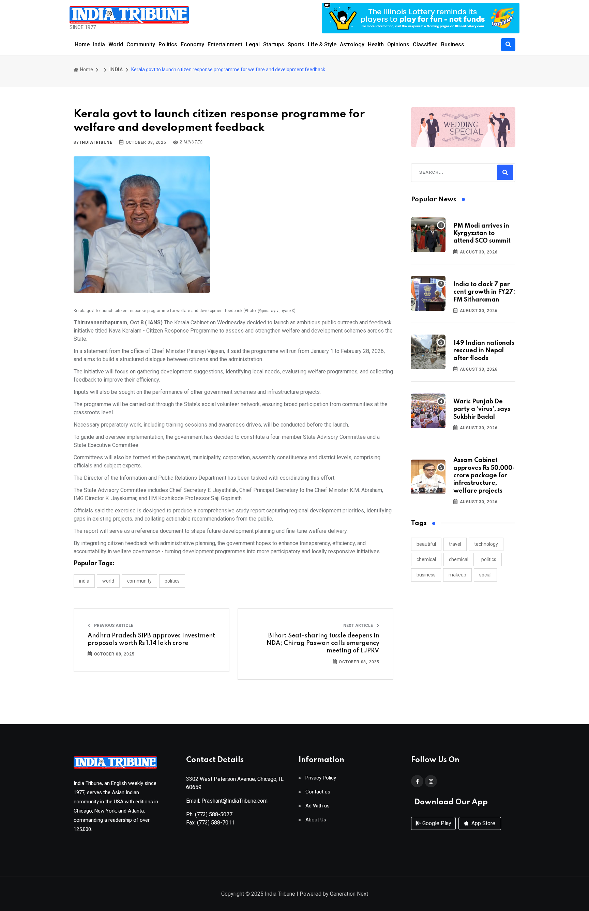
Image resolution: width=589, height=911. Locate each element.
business (426, 574)
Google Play (436, 823)
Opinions (398, 44)
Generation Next (349, 894)
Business (452, 44)
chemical (426, 559)
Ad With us (317, 805)
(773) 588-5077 (213, 814)
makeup (457, 574)
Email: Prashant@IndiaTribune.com (227, 801)
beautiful (426, 544)
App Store (482, 823)
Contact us (317, 791)
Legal (253, 44)
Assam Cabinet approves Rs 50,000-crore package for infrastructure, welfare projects (484, 475)
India (99, 44)
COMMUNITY (139, 581)
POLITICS (172, 581)
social (485, 574)
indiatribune (96, 142)
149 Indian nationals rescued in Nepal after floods (483, 350)
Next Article (358, 625)
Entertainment (225, 44)
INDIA (116, 69)
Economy (192, 44)
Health (376, 44)
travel (455, 544)
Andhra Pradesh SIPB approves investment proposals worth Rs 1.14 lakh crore (151, 639)
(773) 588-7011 (216, 822)
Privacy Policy (320, 778)
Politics (167, 44)
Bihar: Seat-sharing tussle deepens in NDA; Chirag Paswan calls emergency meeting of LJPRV (323, 643)
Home (82, 44)
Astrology (352, 44)
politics (488, 559)
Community (140, 44)
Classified (425, 44)
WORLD (108, 581)
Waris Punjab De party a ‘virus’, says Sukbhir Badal (481, 409)
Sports (296, 44)
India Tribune (280, 894)
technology (486, 544)
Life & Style (322, 44)
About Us (315, 819)
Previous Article (113, 625)
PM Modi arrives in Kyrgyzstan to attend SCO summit (482, 233)
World (115, 44)
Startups (273, 44)
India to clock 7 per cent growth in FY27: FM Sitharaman (484, 292)
